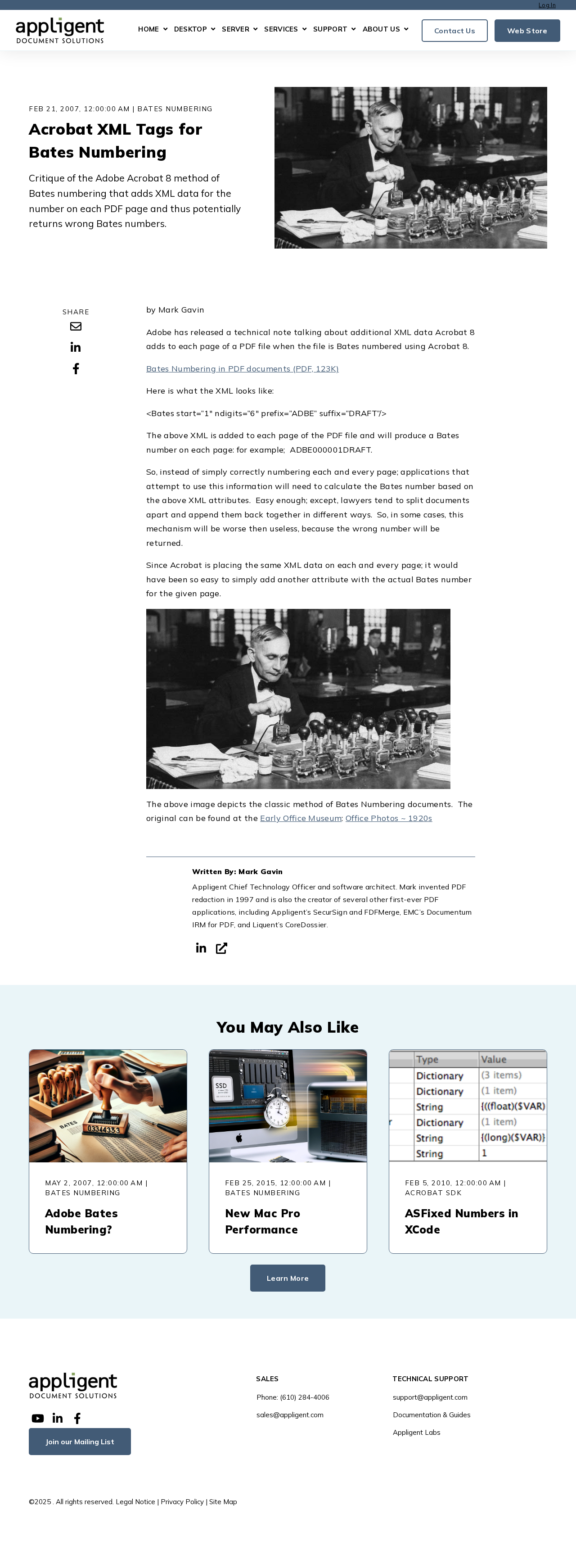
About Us (381, 29)
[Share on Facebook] (76, 369)
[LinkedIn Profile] (201, 948)
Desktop (190, 29)
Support (330, 29)
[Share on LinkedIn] (76, 348)
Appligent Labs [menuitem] (417, 1432)
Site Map (223, 1501)
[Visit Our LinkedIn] (58, 1419)
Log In (547, 5)
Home (148, 29)
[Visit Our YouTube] (38, 1419)
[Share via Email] (76, 326)
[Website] (222, 948)
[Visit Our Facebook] (77, 1419)
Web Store (527, 30)
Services (281, 29)
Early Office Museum (301, 818)
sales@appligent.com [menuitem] (290, 1414)
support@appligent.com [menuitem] (430, 1397)
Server (235, 29)
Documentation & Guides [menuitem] (432, 1414)
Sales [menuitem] (267, 1379)
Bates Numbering (175, 108)
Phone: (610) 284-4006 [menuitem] (292, 1397)
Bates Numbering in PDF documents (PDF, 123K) (242, 368)
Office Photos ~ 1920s (389, 818)
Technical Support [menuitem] (430, 1379)
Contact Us (454, 30)
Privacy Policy (182, 1501)
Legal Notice (135, 1501)
